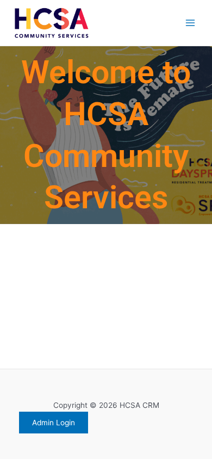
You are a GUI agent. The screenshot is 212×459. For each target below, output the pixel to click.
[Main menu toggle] (190, 23)
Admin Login (53, 422)
